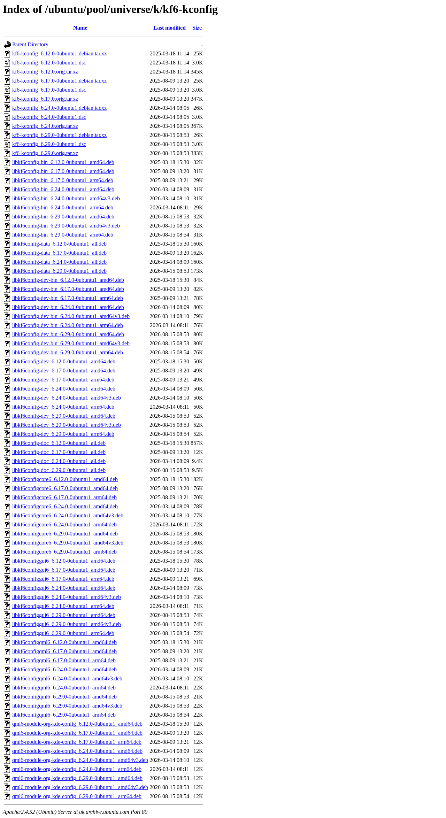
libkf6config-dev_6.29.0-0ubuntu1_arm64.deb (63, 434)
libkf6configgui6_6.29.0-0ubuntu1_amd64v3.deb (66, 624)
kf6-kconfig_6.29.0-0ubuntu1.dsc (49, 144)
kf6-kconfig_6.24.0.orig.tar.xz (45, 126)
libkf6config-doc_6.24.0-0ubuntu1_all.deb (59, 461)
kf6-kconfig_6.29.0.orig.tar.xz (45, 153)
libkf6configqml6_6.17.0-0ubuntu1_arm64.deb (64, 660)
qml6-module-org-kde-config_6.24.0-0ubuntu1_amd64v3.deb (80, 760)
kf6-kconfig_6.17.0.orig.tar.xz (45, 99)
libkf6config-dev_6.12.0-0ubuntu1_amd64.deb (63, 361)
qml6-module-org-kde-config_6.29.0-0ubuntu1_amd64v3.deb (80, 787)
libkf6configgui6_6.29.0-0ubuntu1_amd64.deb (63, 615)
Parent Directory (30, 44)
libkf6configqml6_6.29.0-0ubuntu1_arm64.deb (64, 715)
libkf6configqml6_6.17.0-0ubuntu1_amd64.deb (64, 651)
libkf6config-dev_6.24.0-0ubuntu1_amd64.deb (63, 389)
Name (80, 28)
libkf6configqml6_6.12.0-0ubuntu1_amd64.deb (64, 642)
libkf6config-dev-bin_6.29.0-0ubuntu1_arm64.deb (67, 352)
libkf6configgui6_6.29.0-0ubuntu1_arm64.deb (63, 633)
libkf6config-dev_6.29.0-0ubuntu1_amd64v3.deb (66, 425)
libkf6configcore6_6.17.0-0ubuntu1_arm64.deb (64, 497)
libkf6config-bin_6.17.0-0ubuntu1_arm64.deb (62, 180)
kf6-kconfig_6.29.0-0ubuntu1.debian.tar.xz (59, 135)
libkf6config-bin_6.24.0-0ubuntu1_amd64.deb (63, 189)
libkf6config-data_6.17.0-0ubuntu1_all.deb (59, 253)
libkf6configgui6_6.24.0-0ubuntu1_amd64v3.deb (66, 597)
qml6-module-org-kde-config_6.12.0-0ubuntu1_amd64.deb (77, 724)
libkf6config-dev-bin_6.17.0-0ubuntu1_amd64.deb (68, 289)
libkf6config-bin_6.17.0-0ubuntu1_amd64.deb (63, 171)
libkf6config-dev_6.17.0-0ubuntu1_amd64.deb (63, 370)
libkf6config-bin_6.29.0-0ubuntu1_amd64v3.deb (66, 226)
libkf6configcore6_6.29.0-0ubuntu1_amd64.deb (65, 534)
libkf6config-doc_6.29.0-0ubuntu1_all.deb (59, 470)
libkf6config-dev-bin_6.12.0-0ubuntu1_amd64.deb (68, 280)
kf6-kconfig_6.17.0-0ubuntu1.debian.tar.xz (59, 81)
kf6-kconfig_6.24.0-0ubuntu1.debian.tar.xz (59, 108)
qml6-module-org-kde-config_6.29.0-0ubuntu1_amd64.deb (77, 778)
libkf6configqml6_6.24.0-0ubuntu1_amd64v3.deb (67, 678)
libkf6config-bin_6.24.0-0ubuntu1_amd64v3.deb (66, 198)
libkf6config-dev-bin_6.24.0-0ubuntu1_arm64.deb (67, 325)
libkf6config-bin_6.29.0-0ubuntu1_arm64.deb (62, 235)
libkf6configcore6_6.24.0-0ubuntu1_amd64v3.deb (67, 515)
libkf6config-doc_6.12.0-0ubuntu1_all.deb (59, 443)
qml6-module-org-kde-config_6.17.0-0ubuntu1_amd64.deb (77, 733)
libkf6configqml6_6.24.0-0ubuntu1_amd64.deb (64, 669)
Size (197, 28)
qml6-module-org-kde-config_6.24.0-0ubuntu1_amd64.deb (77, 751)
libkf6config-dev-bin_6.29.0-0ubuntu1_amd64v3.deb (71, 343)
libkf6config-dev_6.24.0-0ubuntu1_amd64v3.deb (66, 398)
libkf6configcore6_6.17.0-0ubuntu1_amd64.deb (65, 488)
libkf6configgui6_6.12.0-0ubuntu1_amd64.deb (63, 561)
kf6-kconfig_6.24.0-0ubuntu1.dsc (49, 117)
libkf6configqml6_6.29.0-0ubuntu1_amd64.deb (64, 697)
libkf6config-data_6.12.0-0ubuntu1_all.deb (59, 244)
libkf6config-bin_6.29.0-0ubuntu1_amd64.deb (63, 216)
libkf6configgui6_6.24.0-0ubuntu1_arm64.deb (63, 606)
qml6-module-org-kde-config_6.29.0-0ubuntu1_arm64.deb (76, 796)
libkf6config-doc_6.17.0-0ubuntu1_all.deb (59, 452)
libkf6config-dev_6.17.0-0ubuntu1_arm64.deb (63, 380)
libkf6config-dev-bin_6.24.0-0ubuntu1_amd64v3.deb (71, 316)
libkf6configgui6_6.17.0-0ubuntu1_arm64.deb (63, 579)
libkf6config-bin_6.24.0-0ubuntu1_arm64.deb (62, 207)
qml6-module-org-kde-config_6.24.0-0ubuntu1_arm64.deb (76, 769)
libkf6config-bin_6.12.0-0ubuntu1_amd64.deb (63, 162)
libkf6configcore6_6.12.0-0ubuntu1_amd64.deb (65, 479)
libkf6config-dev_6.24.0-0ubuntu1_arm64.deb (63, 407)
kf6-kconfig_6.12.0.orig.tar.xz (45, 72)
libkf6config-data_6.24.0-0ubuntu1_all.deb (59, 262)
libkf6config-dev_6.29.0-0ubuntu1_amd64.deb (63, 416)
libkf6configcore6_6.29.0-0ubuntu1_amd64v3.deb (67, 543)
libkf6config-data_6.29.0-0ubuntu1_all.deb (59, 271)
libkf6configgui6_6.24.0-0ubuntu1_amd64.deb (63, 588)
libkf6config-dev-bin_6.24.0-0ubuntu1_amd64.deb (68, 307)
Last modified (169, 28)
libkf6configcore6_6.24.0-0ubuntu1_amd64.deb (65, 506)
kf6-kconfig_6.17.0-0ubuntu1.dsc (49, 90)
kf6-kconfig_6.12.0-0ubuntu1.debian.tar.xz (59, 53)
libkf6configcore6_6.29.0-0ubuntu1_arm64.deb (64, 552)
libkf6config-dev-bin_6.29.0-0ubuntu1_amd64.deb (68, 334)
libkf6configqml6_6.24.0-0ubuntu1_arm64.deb (64, 687)
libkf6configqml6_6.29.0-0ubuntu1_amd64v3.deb (67, 706)
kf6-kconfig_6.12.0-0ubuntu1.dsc (49, 62)
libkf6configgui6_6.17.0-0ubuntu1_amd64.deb (63, 570)
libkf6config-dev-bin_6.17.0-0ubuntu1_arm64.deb (67, 298)
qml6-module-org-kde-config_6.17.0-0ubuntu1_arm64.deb (76, 742)
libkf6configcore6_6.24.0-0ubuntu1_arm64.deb (64, 524)
